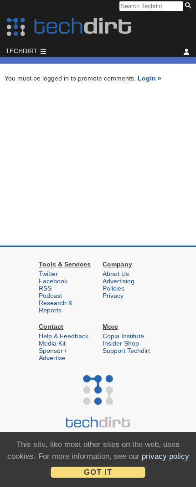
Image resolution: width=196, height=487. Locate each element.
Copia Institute (123, 336)
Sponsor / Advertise (53, 354)
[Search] (189, 6)
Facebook (53, 281)
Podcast (50, 295)
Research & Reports (55, 306)
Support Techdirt (126, 350)
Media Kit (52, 343)
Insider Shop (121, 343)
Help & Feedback (63, 336)
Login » (149, 78)
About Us (116, 273)
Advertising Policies (118, 284)
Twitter (48, 273)
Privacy (113, 295)
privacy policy (165, 456)
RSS (45, 288)
